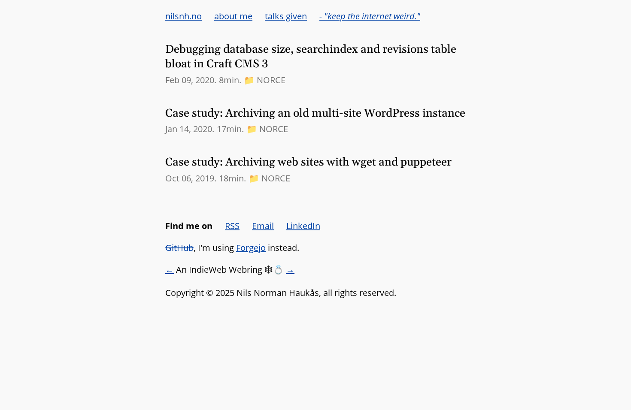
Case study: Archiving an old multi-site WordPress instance (315, 113)
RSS (232, 226)
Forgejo (251, 247)
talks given (286, 16)
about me (233, 16)
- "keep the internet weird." (369, 16)
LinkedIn (303, 226)
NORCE (271, 80)
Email (263, 226)
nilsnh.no (183, 16)
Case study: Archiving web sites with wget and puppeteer (308, 162)
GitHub (179, 247)
